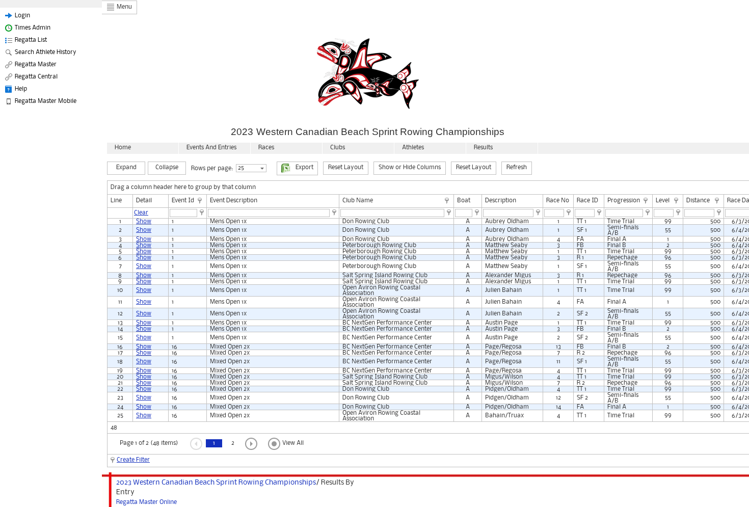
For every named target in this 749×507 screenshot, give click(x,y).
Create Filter (133, 460)
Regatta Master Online (146, 502)
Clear (141, 213)
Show (143, 221)
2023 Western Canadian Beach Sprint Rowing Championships (216, 482)
